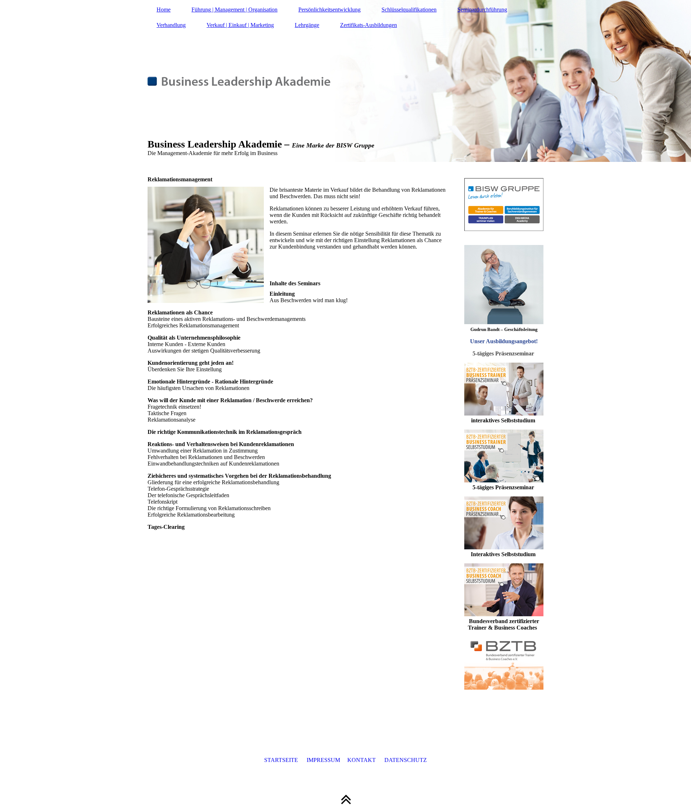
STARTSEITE (281, 760)
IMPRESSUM (323, 760)
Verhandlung (171, 25)
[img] (345, 81)
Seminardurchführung (482, 9)
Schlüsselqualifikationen (409, 9)
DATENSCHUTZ (405, 760)
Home (164, 9)
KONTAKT (361, 760)
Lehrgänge (307, 25)
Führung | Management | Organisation (234, 9)
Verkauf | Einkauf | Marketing (240, 25)
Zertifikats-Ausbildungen (368, 25)
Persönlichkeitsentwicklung (329, 9)
